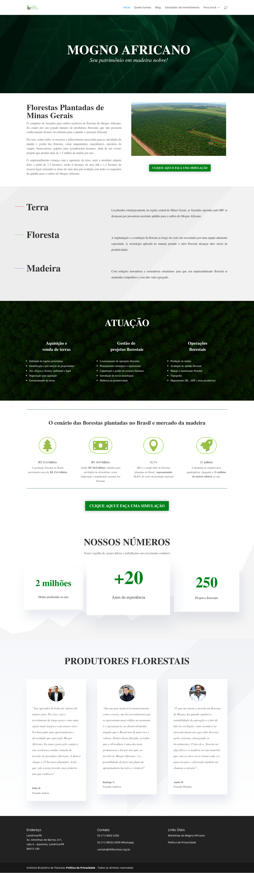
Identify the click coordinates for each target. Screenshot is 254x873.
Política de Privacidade (182, 842)
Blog (158, 7)
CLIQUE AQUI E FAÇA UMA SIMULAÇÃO (180, 168)
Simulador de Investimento (182, 7)
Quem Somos (142, 7)
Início (126, 7)
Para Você (210, 7)
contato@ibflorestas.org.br (113, 849)
